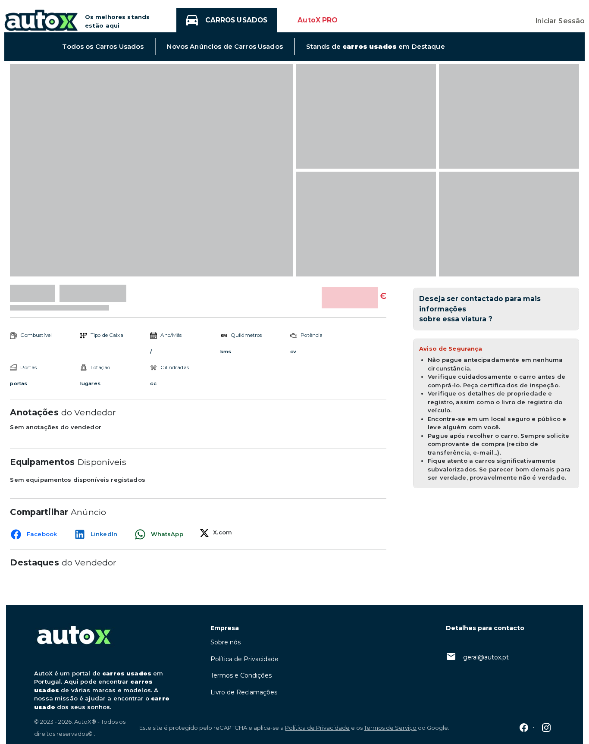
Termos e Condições (241, 675)
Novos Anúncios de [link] (224, 46)
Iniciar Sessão (560, 21)
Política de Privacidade (244, 659)
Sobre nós (225, 642)
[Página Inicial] (41, 19)
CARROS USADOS (236, 20)
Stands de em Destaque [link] (375, 46)
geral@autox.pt (486, 657)
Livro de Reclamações (243, 692)
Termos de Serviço (390, 727)
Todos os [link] (103, 46)
